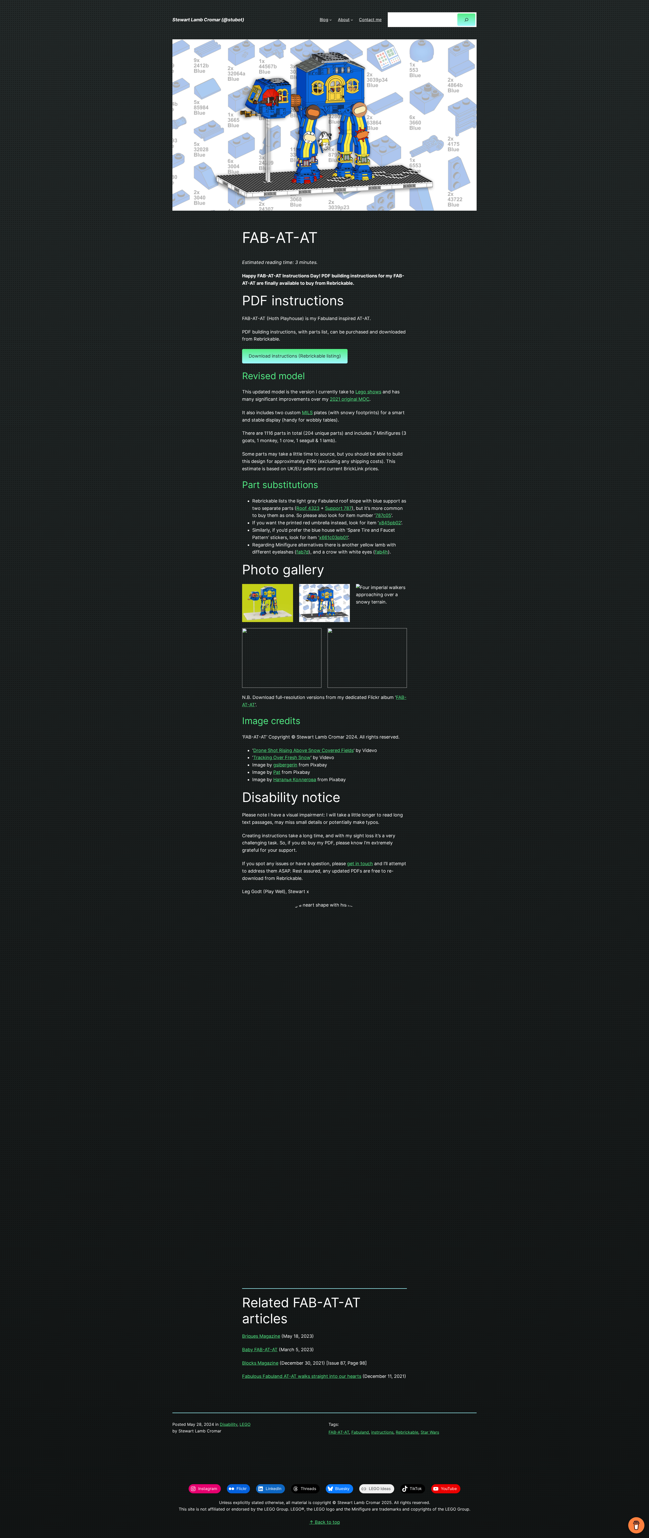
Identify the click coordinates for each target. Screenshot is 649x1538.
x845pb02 (390, 522)
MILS (307, 412)
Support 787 (338, 508)
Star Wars (430, 1432)
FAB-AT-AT (339, 1432)
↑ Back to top (324, 1522)
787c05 (383, 515)
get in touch (360, 863)
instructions (382, 1432)
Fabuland (360, 1432)
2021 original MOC (349, 399)
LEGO (245, 1424)
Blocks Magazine (260, 1363)
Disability (228, 1424)
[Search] (466, 19)
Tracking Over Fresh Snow (282, 757)
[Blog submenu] (330, 20)
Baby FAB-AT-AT (260, 1349)
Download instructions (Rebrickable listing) (295, 356)
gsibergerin (285, 764)
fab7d (302, 552)
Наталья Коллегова (294, 779)
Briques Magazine (261, 1336)
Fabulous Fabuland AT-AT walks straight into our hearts (301, 1376)
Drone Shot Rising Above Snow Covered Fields (303, 750)
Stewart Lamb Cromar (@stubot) (208, 19)
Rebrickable (407, 1432)
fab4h (381, 552)
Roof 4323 (307, 508)
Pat (276, 772)
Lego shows (368, 391)
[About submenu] (352, 20)
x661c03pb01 (333, 537)
